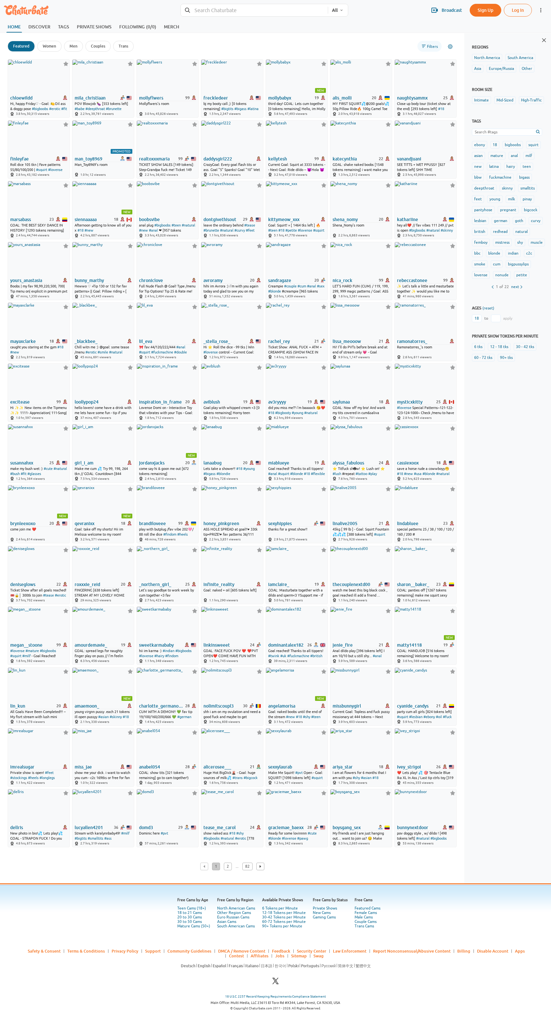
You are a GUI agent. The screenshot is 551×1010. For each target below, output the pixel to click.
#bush (15, 474)
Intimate (481, 100)
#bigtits (227, 109)
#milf (26, 656)
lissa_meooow (347, 341)
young (494, 199)
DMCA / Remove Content (241, 951)
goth (519, 221)
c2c (529, 253)
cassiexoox (408, 462)
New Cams (322, 912)
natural (521, 231)
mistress (502, 242)
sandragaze (279, 280)
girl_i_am (84, 462)
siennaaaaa (86, 219)
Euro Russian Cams (233, 917)
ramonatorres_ (412, 341)
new (477, 166)
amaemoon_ (87, 706)
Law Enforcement (349, 951)
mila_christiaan (90, 97)
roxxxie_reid (87, 584)
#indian (168, 651)
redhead (500, 231)
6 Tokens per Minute (280, 908)
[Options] (450, 46)
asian (478, 155)
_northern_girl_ (155, 584)
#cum (302, 286)
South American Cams (236, 926)
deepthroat (484, 188)
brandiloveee (152, 523)
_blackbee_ (86, 341)
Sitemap (299, 955)
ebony (479, 145)
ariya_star (343, 766)
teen (527, 166)
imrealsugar (22, 766)
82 (247, 866)
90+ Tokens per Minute (282, 926)
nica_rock (342, 280)
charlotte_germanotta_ (161, 706)
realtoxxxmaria (154, 158)
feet (478, 199)
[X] (275, 982)
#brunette (113, 109)
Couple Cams (366, 921)
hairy (510, 166)
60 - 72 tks (483, 357)
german (500, 221)
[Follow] (65, 63)
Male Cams (364, 917)
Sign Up (485, 10)
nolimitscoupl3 (218, 706)
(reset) (488, 308)
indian (513, 253)
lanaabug (212, 462)
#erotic (54, 109)
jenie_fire (343, 645)
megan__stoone (26, 645)
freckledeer (215, 97)
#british (316, 656)
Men (73, 46)
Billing (463, 951)
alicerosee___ (217, 766)
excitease (20, 402)
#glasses (34, 474)
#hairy (159, 656)
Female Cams (366, 912)
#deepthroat (95, 109)
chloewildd (21, 97)
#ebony (429, 717)
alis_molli (342, 97)
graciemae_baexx (286, 827)
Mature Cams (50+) (193, 926)
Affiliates (259, 955)
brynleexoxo (22, 523)
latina (494, 166)
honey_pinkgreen (221, 523)
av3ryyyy (277, 402)
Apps (520, 951)
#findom (169, 534)
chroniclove (151, 280)
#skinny (447, 230)
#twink (273, 656)
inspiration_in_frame (160, 402)
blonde (494, 253)
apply (507, 318)
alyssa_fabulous (348, 462)
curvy (535, 221)
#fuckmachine (162, 352)
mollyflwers (151, 97)
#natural (188, 225)
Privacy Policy (125, 951)
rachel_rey (279, 341)
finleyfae (19, 158)
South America (520, 58)
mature (496, 155)
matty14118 (409, 645)
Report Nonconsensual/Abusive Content (412, 951)
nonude (502, 275)
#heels (182, 534)
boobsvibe (149, 219)
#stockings (18, 778)
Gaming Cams (324, 917)
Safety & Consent (44, 951)
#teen (176, 225)
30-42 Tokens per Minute (284, 917)
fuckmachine (500, 177)
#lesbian (415, 717)
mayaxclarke (23, 341)
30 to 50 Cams (189, 921)
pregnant (508, 210)
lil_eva (145, 341)
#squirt (41, 170)
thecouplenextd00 (351, 584)
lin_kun (17, 706)
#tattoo (361, 474)
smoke (479, 264)
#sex (321, 286)
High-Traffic (531, 100)
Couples (98, 46)
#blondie (223, 474)
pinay (527, 199)
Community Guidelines (189, 951)
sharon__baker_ (413, 584)
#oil (439, 717)
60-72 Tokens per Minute (284, 921)
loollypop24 (87, 402)
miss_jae (83, 766)
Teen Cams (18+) (191, 908)
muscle (537, 242)
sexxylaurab (280, 766)
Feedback (281, 951)
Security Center (311, 951)
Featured (21, 46)
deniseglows (22, 584)
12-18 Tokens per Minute (284, 912)
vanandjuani (409, 158)
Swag (318, 955)
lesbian (480, 221)
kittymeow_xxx (283, 219)
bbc (477, 253)
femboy (481, 242)
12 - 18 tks (499, 347)
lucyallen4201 (89, 827)
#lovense (55, 170)
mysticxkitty (409, 402)
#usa (418, 474)
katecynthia (345, 158)
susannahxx (21, 462)
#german (184, 717)
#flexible (318, 474)
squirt (533, 145)
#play (372, 474)
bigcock (530, 210)
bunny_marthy (89, 280)
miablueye (278, 462)
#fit (64, 109)
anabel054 (149, 766)
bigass (524, 177)
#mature (32, 651)
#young (297, 413)
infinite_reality (218, 584)
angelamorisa (281, 706)
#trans (237, 778)
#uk (283, 656)
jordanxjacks (152, 462)
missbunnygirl (347, 706)
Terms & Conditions (86, 951)
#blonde (274, 291)
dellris (16, 827)
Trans (123, 46)
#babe (79, 109)
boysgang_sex (347, 827)
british (479, 231)
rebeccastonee (412, 280)
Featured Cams (367, 908)
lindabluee (407, 523)
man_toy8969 (88, 158)
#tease (249, 225)
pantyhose (483, 210)
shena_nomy (345, 219)
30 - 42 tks (525, 347)
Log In (518, 10)
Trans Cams (364, 926)
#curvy (239, 230)
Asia (477, 68)
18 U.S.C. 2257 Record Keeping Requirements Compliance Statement (275, 996)
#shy (306, 717)
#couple (290, 286)
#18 (441, 109)
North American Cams (236, 908)
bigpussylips (518, 264)
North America (487, 58)
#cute (48, 469)
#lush (337, 474)
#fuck (447, 717)
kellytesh (277, 158)
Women (49, 46)
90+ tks (506, 357)
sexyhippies (280, 523)
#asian (103, 717)
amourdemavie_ (91, 645)
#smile (103, 352)
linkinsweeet (216, 645)
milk (511, 199)
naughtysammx (412, 97)
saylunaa (341, 402)
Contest (236, 955)
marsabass (20, 219)
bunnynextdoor (412, 827)
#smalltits (95, 838)
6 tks (478, 347)
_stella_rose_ (216, 341)
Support (153, 951)
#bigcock (251, 778)
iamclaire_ (278, 584)
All (335, 10)
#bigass (240, 109)
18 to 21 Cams (189, 912)
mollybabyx (279, 97)
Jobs (279, 955)
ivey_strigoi (409, 766)
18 (495, 145)
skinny (507, 188)
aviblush (211, 402)
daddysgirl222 (217, 158)
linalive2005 (345, 523)
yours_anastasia (26, 280)
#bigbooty (283, 413)
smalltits (527, 188)
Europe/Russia (501, 68)
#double (180, 352)
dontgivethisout (219, 219)
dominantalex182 (286, 645)
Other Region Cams (234, 912)
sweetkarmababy (156, 645)
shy (520, 242)
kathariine (407, 219)
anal (514, 155)
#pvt (299, 773)
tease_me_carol (219, 827)
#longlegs (47, 778)
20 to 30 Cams (189, 917)
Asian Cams (226, 921)
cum (496, 264)
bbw (477, 177)
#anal (153, 230)
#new (88, 230)
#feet (250, 230)
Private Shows (325, 908)
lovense (481, 275)
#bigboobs (40, 109)
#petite (291, 230)
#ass (108, 838)
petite (521, 275)
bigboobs (513, 145)
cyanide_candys (413, 706)
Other (527, 68)
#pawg (302, 838)
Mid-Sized (504, 100)
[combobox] (254, 10)
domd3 (146, 827)
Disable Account (492, 951)
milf (528, 155)
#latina (253, 109)
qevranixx (84, 523)
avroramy (213, 280)
